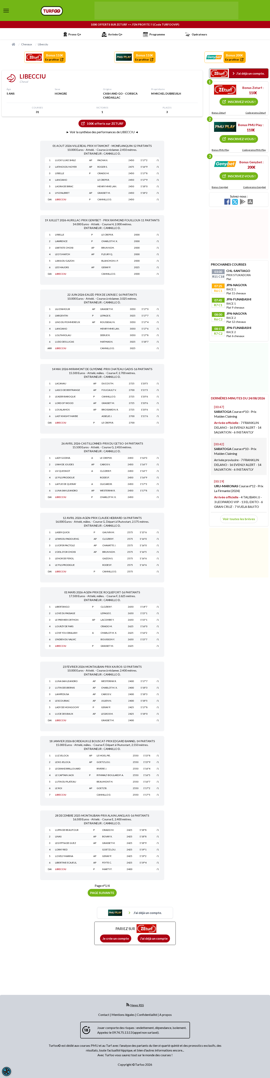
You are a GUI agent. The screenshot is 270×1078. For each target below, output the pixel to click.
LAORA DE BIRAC (64, 186)
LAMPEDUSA (62, 694)
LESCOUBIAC (62, 700)
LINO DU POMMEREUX (67, 322)
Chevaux (26, 44)
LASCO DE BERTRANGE (67, 389)
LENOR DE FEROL (64, 558)
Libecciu (43, 44)
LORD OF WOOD (64, 403)
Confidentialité (147, 1014)
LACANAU (60, 383)
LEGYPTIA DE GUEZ (65, 843)
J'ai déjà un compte (154, 938)
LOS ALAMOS (62, 409)
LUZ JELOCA (62, 755)
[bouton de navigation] (6, 10)
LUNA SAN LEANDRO (66, 490)
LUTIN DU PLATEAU (65, 781)
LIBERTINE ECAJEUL (66, 862)
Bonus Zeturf (219, 112)
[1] (225, 90)
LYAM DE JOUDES (64, 464)
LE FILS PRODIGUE (65, 477)
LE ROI (58, 788)
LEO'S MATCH (62, 254)
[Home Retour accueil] (52, 11)
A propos (165, 1014)
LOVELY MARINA (64, 856)
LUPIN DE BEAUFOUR (66, 829)
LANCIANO (61, 179)
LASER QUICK (62, 532)
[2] (225, 127)
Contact (104, 1014)
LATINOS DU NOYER (66, 166)
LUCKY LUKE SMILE (65, 160)
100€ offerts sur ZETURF (105, 123)
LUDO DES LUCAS (64, 341)
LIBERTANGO (62, 606)
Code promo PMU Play (254, 149)
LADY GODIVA (62, 457)
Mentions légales (123, 1014)
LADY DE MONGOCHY (67, 707)
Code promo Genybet (254, 187)
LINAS (58, 836)
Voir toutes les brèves (239, 519)
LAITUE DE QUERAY (65, 483)
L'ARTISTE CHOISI (64, 247)
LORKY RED (61, 849)
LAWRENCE (61, 241)
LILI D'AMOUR (62, 309)
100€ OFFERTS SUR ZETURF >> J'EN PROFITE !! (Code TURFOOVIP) (135, 24)
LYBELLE (59, 173)
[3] (225, 164)
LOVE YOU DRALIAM (66, 632)
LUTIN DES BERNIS (65, 687)
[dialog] (6, 1071)
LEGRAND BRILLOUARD (67, 768)
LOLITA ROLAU (63, 335)
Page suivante (102, 893)
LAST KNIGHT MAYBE (66, 416)
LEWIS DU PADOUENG (67, 538)
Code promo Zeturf (255, 112)
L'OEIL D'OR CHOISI (65, 551)
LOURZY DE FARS (64, 626)
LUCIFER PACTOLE (65, 545)
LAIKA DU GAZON (64, 260)
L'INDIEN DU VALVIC (65, 639)
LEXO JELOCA (62, 762)
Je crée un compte (115, 938)
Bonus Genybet (220, 187)
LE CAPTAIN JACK (64, 775)
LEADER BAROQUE (65, 396)
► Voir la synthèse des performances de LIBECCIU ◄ (102, 132)
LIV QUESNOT (62, 470)
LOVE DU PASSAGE (65, 613)
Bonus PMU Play (220, 149)
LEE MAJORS (62, 267)
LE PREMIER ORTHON (66, 619)
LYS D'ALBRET (62, 192)
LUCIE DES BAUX (64, 713)
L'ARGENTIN (61, 315)
